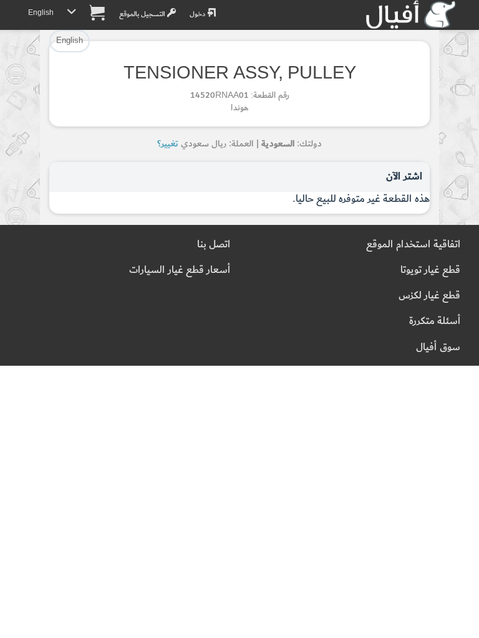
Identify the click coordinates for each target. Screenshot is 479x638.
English (41, 12)
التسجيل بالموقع (143, 14)
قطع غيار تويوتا (430, 270)
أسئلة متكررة (434, 321)
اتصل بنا (213, 245)
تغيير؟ (167, 143)
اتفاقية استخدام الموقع (413, 245)
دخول (198, 14)
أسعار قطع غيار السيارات (179, 270)
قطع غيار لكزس (429, 296)
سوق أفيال (438, 347)
